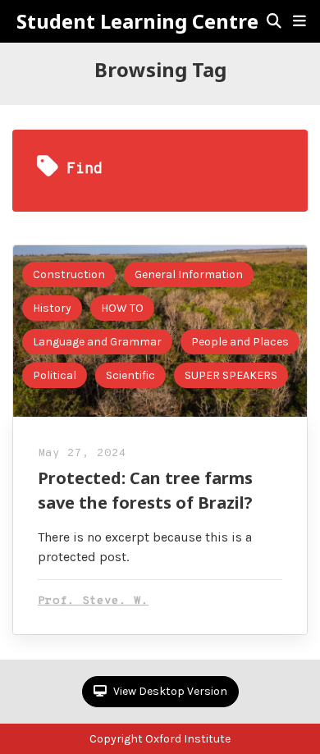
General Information (189, 274)
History (52, 308)
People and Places (240, 342)
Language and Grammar (97, 342)
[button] (299, 21)
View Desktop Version (169, 691)
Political (54, 375)
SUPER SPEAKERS (231, 375)
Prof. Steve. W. (93, 601)
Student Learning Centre (137, 21)
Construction (69, 274)
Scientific (130, 375)
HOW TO (122, 308)
